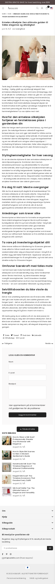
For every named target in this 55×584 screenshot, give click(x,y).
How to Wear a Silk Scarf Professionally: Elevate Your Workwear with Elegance (23, 440)
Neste (48, 343)
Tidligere (8, 343)
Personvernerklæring (16, 578)
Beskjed (12, 384)
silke (9, 14)
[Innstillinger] (51, 8)
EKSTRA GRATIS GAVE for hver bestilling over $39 (27, 2)
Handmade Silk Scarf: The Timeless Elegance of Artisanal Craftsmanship (24, 466)
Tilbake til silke (28, 429)
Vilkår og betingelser (39, 578)
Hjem (4, 14)
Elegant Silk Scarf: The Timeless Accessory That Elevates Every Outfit (24, 478)
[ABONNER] (50, 548)
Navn (11, 361)
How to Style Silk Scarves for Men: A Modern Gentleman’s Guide (24, 453)
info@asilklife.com (12, 558)
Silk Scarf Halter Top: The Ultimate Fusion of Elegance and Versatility (24, 490)
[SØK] (37, 8)
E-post (12, 372)
